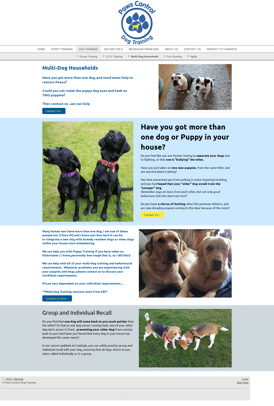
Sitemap (18, 378)
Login (245, 378)
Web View (242, 382)
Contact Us (52, 111)
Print (8, 378)
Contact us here (55, 298)
